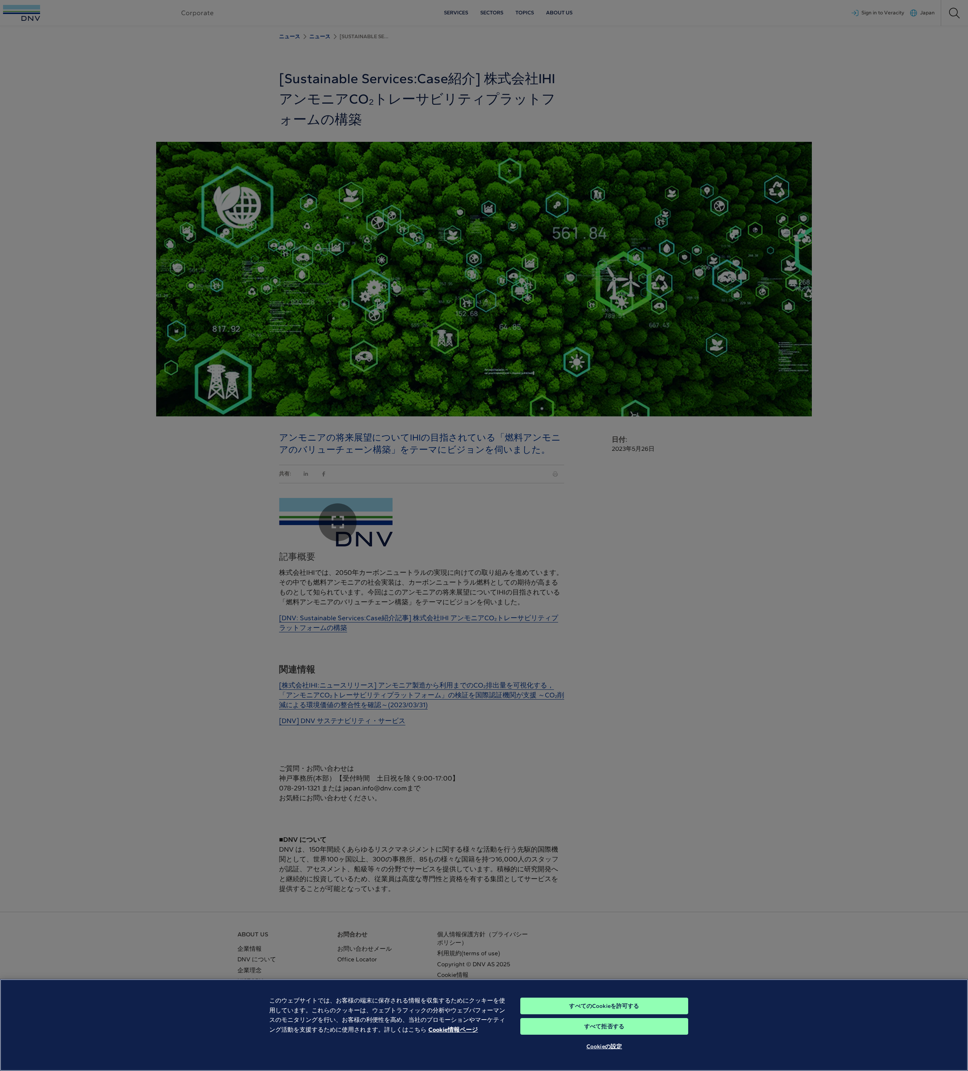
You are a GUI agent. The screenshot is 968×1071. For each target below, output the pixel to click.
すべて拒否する (604, 1026)
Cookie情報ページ (453, 1029)
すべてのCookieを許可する (604, 1006)
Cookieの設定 (604, 1046)
